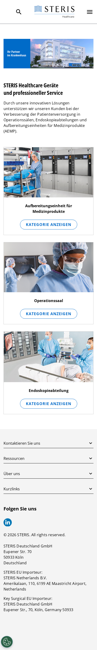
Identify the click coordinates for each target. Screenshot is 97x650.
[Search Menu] (19, 12)
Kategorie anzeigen (48, 224)
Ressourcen (14, 458)
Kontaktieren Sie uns (22, 443)
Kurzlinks (12, 488)
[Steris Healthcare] (54, 12)
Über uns (12, 473)
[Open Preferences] (7, 642)
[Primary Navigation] (89, 12)
